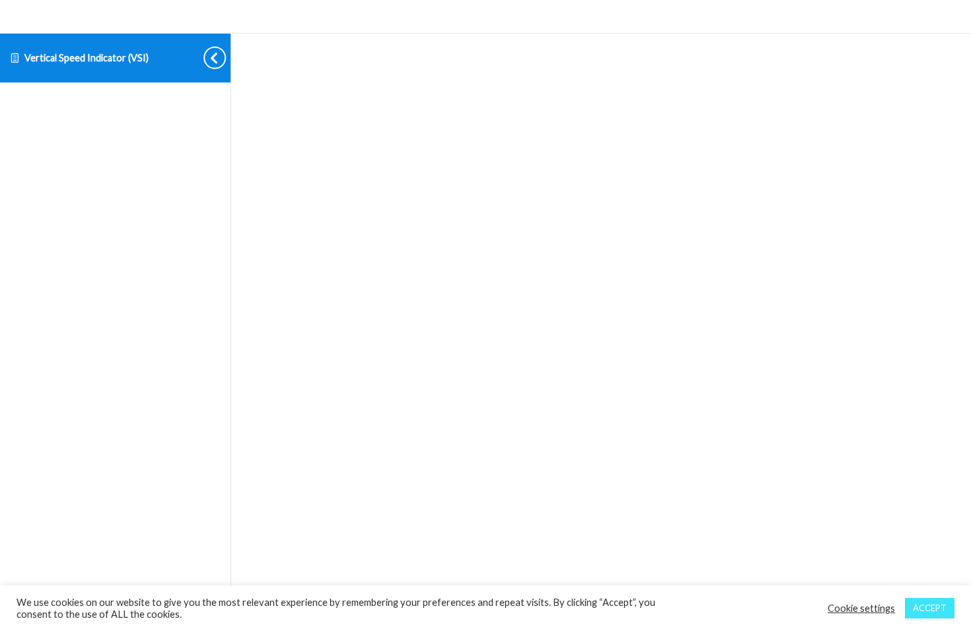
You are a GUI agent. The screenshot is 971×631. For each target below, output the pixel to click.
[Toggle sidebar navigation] (204, 58)
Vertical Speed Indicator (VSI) (86, 57)
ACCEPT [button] (930, 608)
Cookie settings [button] (861, 608)
